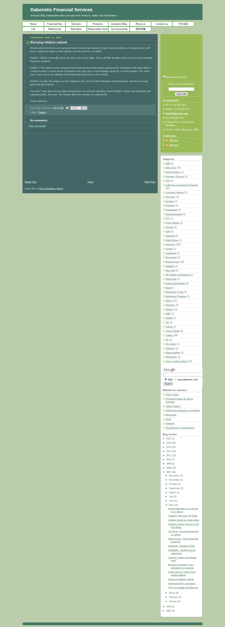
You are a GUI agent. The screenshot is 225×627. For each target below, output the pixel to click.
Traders (42, 112)
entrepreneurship (173, 214)
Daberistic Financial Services (61, 9)
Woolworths (171, 357)
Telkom (169, 327)
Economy (170, 205)
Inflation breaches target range (183, 520)
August (173, 492)
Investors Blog (119, 23)
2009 (169, 464)
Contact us (162, 23)
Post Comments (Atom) (51, 188)
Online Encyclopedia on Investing (182, 410)
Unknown (173, 140)
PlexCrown (170, 279)
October (173, 484)
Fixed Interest (172, 223)
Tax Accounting (119, 29)
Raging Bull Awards (175, 283)
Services (76, 23)
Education (76, 29)
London (169, 249)
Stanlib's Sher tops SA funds (182, 516)
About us (140, 23)
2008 (169, 468)
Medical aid (54, 29)
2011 (169, 455)
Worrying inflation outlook (181, 579)
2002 (169, 611)
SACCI (168, 301)
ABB (167, 163)
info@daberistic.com (176, 113)
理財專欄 (140, 29)
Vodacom (170, 348)
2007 (169, 472)
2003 (169, 606)
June (172, 501)
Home (33, 23)
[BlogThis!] (75, 108)
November (174, 480)
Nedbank (169, 266)
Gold (167, 231)
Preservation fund (97, 29)
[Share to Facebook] (82, 108)
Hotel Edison (171, 240)
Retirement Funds (174, 292)
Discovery (170, 197)
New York (170, 270)
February (174, 597)
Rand (168, 288)
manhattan (170, 253)
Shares (169, 309)
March (172, 593)
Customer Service (174, 192)
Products (97, 23)
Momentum (171, 257)
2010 (169, 459)
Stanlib (168, 318)
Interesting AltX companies (182, 583)
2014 (169, 443)
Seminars (170, 305)
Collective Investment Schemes (181, 185)
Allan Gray (170, 168)
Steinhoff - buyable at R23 (181, 546)
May (171, 505)
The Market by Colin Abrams (179, 428)
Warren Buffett (172, 353)
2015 (169, 438)
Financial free (54, 23)
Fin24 (168, 419)
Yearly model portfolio (176, 361)
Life (33, 29)
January (173, 601)
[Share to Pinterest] (85, 108)
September (175, 488)
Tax (167, 322)
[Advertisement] (48, 155)
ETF (167, 218)
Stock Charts (172, 394)
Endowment (171, 210)
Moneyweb (170, 415)
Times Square (172, 331)
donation (169, 201)
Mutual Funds (172, 262)
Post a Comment (37, 126)
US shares (170, 344)
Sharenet (170, 423)
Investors (170, 244)
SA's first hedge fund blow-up (183, 587)
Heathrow (170, 236)
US (167, 340)
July (171, 496)
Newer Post (31, 182)
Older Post (149, 182)
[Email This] (72, 108)
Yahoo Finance (173, 406)
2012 (169, 451)
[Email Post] (67, 108)
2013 (169, 447)
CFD (167, 181)
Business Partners (174, 176)
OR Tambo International (177, 275)
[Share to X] (79, 108)
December (174, 475)
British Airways (173, 172)
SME (168, 314)
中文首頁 (183, 23)
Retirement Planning (175, 296)
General (169, 227)
